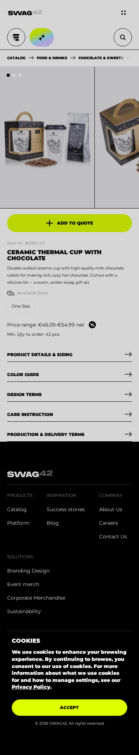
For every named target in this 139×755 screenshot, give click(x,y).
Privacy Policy (31, 687)
